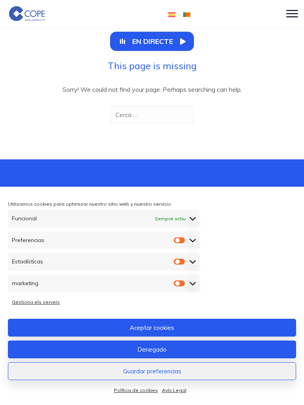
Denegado (152, 349)
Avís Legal (174, 390)
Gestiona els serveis (36, 302)
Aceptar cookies (152, 327)
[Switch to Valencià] (186, 14)
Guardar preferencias (152, 371)
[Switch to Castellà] (171, 14)
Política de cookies (136, 390)
